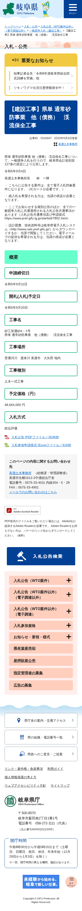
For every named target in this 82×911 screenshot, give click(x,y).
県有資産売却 (25, 648)
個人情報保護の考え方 (20, 777)
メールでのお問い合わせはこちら (33, 492)
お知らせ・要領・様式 (32, 637)
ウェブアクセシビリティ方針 (25, 785)
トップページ (13, 26)
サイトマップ (60, 785)
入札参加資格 (25, 626)
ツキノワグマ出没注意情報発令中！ (39, 88)
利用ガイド (55, 769)
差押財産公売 (25, 661)
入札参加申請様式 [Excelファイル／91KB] (41, 445)
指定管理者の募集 (28, 673)
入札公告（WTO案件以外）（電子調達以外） (36, 594)
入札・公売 (31, 26)
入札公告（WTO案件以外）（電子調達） (36, 611)
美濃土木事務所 (67, 144)
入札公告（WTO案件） (32, 581)
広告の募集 (23, 685)
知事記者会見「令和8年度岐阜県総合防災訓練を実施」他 (42, 76)
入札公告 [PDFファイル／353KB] (35, 437)
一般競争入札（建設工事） (45, 30)
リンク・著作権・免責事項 (24, 769)
